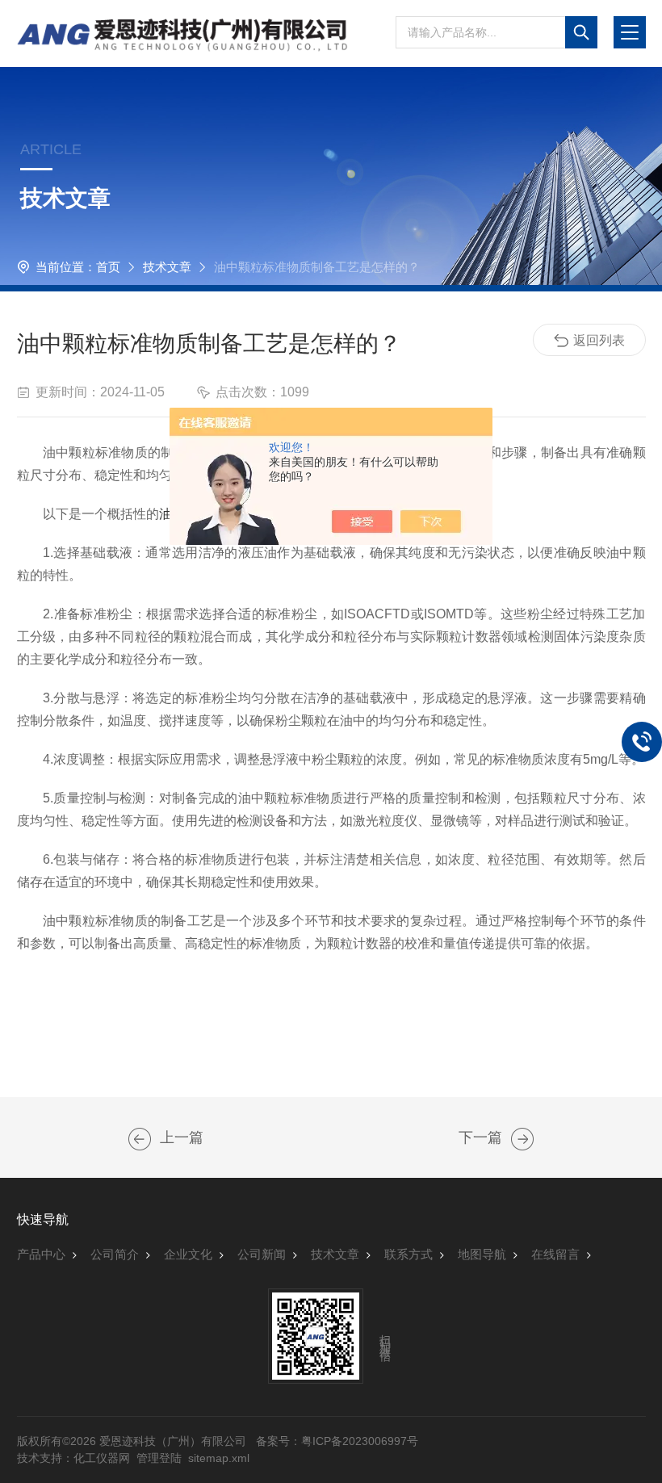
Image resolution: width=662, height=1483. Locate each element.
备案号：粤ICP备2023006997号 (337, 1441)
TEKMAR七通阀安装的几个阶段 (522, 1139)
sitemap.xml (218, 1458)
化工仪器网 (101, 1458)
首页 (108, 267)
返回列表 (599, 340)
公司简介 (114, 1254)
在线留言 (555, 1254)
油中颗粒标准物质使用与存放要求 (140, 1139)
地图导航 (482, 1254)
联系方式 (408, 1254)
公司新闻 (261, 1254)
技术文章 (167, 267)
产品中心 (41, 1254)
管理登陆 (159, 1458)
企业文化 (188, 1254)
